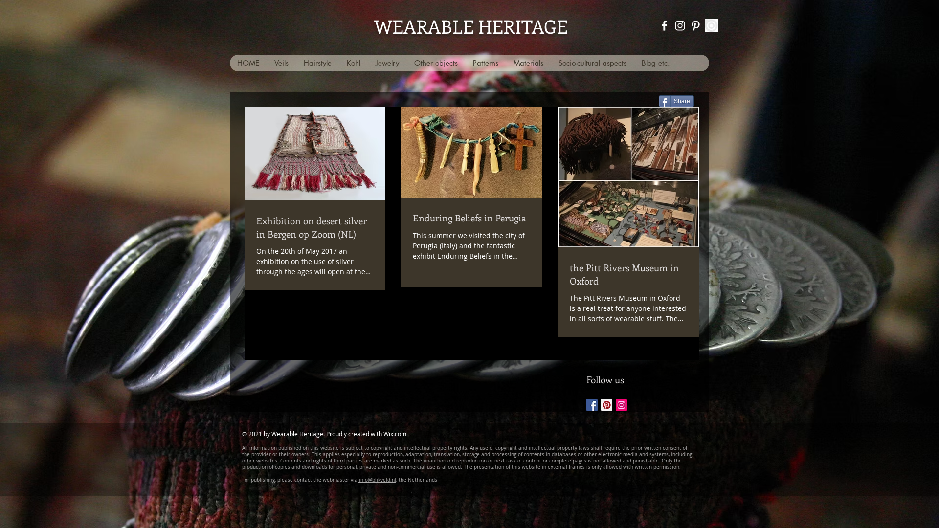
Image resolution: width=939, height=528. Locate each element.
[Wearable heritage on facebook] (664, 25)
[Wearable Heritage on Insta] (680, 25)
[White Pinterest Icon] (695, 25)
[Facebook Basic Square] (592, 405)
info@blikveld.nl (377, 480)
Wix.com (394, 434)
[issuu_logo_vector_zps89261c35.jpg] (711, 25)
